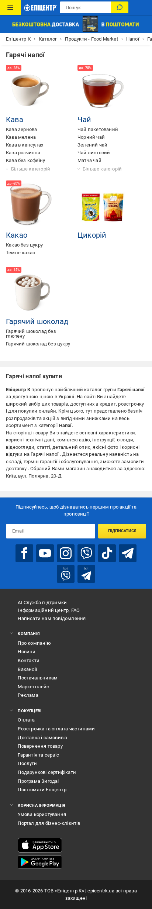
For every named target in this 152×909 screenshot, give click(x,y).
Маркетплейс (33, 686)
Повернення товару (40, 746)
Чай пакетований (97, 129)
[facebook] (24, 553)
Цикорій (91, 235)
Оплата (26, 720)
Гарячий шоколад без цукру (38, 344)
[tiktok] (107, 553)
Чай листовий (93, 152)
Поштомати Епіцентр (42, 789)
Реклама (28, 695)
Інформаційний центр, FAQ (49, 610)
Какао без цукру (24, 245)
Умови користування (42, 814)
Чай (84, 119)
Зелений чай (92, 145)
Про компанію (34, 643)
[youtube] (45, 553)
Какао (16, 235)
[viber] (86, 553)
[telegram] (128, 553)
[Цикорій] (102, 205)
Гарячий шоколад (37, 321)
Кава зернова (21, 129)
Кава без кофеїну (25, 160)
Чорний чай (91, 137)
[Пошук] (119, 7)
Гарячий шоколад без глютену (31, 333)
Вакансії (27, 669)
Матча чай (89, 160)
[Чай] (102, 90)
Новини (26, 651)
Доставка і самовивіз (42, 737)
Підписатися (122, 530)
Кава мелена (21, 137)
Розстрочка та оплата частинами (56, 728)
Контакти (28, 660)
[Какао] (31, 205)
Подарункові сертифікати (47, 772)
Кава (14, 119)
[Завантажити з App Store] (40, 845)
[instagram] (66, 553)
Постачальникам (38, 678)
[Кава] (31, 90)
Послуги (27, 763)
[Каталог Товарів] (10, 7)
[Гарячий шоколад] (31, 292)
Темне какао (20, 252)
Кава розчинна (23, 152)
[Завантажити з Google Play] (40, 862)
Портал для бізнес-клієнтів (49, 823)
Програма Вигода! (38, 781)
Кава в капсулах (24, 145)
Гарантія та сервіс (38, 755)
